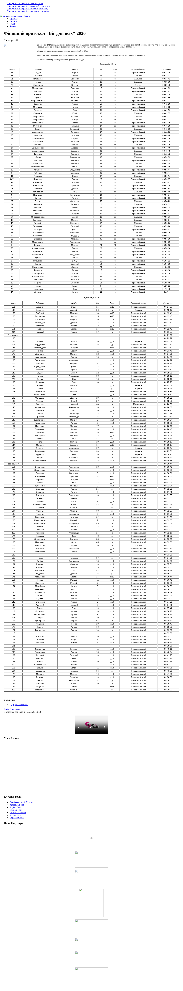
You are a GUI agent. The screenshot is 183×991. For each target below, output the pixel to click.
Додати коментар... (19, 705)
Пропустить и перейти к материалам (25, 3)
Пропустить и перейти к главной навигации (28, 6)
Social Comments (12, 709)
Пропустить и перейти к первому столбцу (27, 8)
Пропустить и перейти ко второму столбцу (28, 11)
